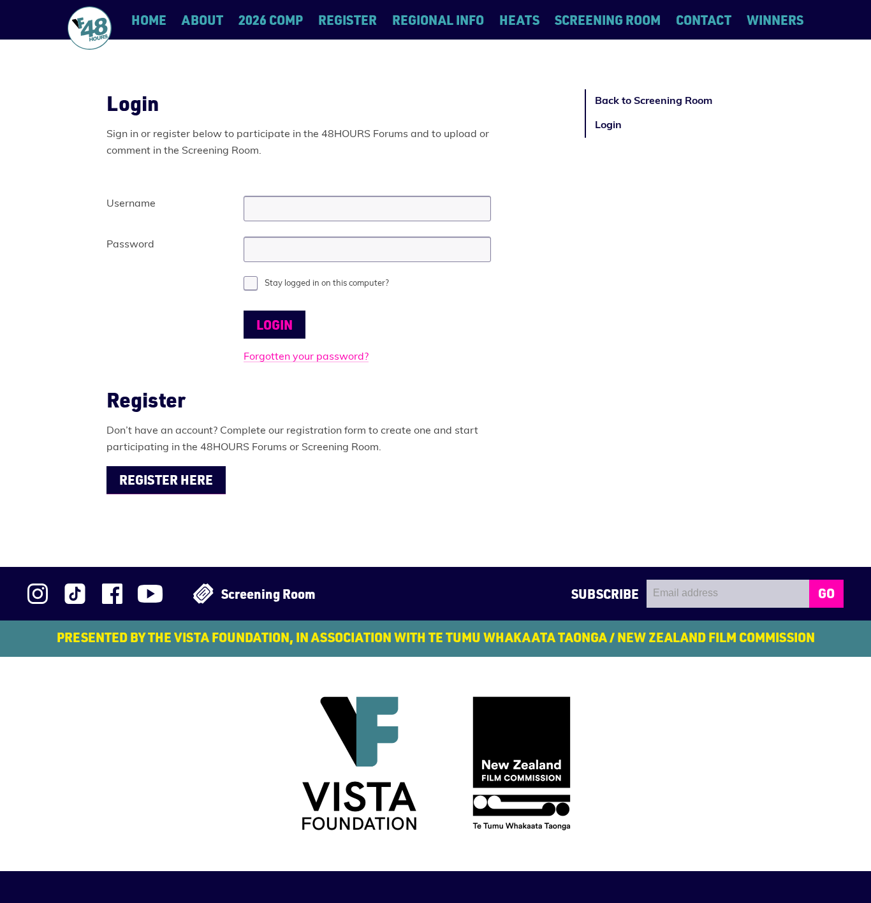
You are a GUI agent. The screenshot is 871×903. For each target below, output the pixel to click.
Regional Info (438, 20)
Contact (703, 20)
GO (826, 593)
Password (130, 245)
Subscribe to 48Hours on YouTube (150, 594)
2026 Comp (270, 20)
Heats (519, 20)
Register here (166, 479)
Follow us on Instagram (37, 594)
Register (347, 20)
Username (131, 204)
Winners (775, 20)
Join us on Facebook (112, 594)
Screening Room (608, 20)
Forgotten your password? (306, 357)
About (202, 20)
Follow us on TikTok (75, 594)
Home (148, 20)
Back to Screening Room (653, 101)
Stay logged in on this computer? (327, 283)
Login (608, 126)
